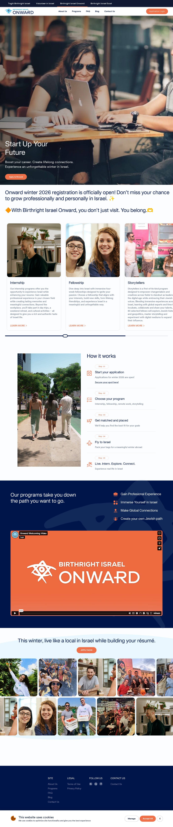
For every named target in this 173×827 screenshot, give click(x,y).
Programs (76, 11)
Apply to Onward (16, 177)
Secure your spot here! (107, 382)
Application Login (157, 11)
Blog (97, 11)
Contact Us (109, 11)
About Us (62, 11)
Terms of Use (73, 784)
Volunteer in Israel (45, 3)
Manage (132, 818)
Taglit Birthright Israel (19, 3)
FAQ (88, 11)
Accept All (148, 818)
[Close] (160, 819)
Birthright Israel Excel (101, 3)
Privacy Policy (74, 788)
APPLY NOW (86, 650)
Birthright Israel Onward (72, 3)
